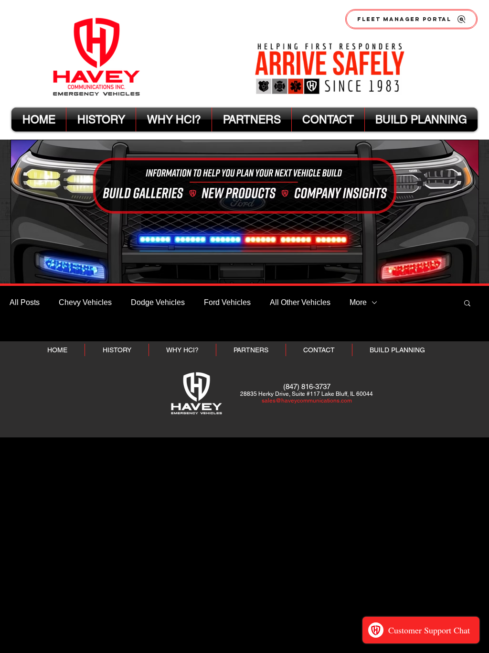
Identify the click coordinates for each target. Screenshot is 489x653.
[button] (467, 304)
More (358, 302)
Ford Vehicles (227, 302)
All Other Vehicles (300, 302)
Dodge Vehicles (158, 302)
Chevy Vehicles (85, 302)
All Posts (25, 302)
